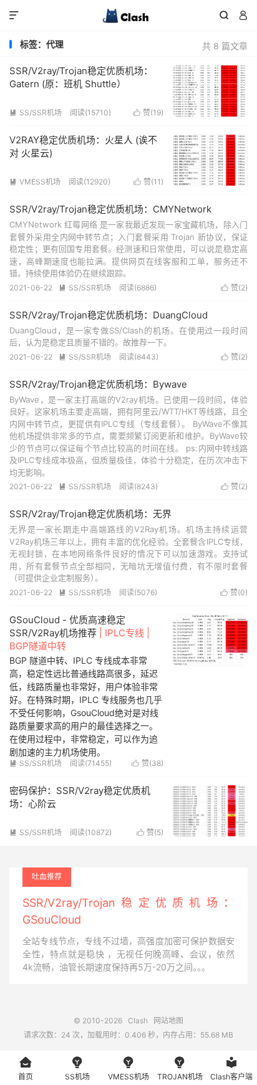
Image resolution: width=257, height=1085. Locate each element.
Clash (128, 15)
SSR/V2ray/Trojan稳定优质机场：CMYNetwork (110, 209)
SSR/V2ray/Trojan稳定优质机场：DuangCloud (108, 315)
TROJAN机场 (180, 1068)
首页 (25, 1068)
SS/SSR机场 (35, 112)
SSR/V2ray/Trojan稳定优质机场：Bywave (98, 384)
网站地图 (168, 1020)
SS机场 (77, 1068)
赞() (148, 112)
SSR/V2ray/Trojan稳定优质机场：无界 (90, 514)
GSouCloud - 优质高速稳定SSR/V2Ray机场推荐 (79, 633)
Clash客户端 (231, 1068)
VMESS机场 (35, 181)
